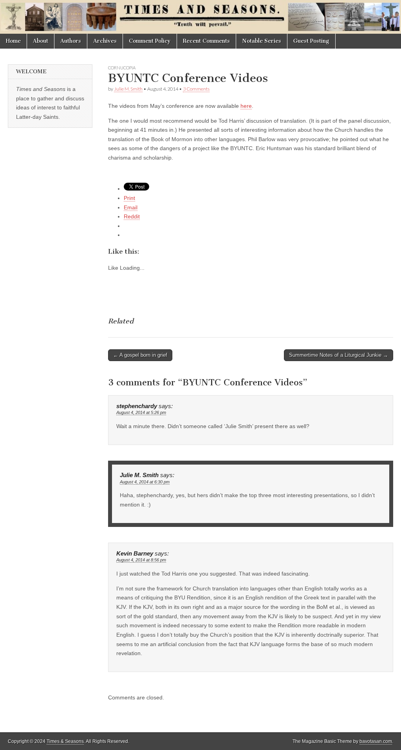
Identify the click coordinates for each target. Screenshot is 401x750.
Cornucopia (121, 67)
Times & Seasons (65, 741)
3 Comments (196, 89)
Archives (105, 41)
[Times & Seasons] (200, 17)
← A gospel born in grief (140, 355)
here (246, 106)
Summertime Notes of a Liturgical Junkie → (338, 355)
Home (13, 41)
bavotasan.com (375, 741)
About (40, 41)
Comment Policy (150, 41)
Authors (70, 41)
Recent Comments (206, 41)
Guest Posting (311, 41)
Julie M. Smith (128, 89)
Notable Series (261, 41)
